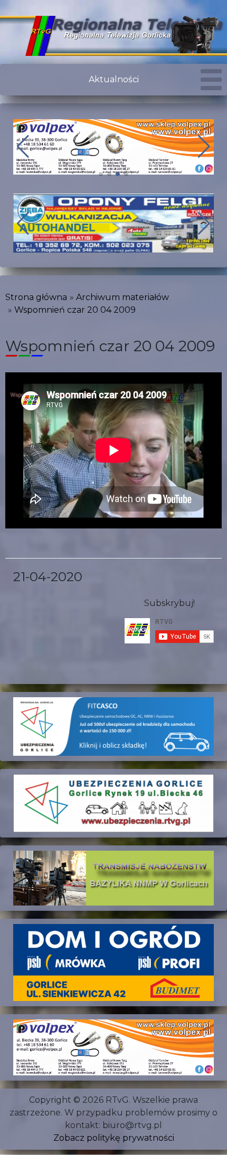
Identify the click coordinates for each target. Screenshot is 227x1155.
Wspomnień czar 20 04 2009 (75, 310)
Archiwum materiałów (122, 297)
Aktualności (114, 79)
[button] (101, 174)
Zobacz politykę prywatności (113, 1138)
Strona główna (36, 297)
